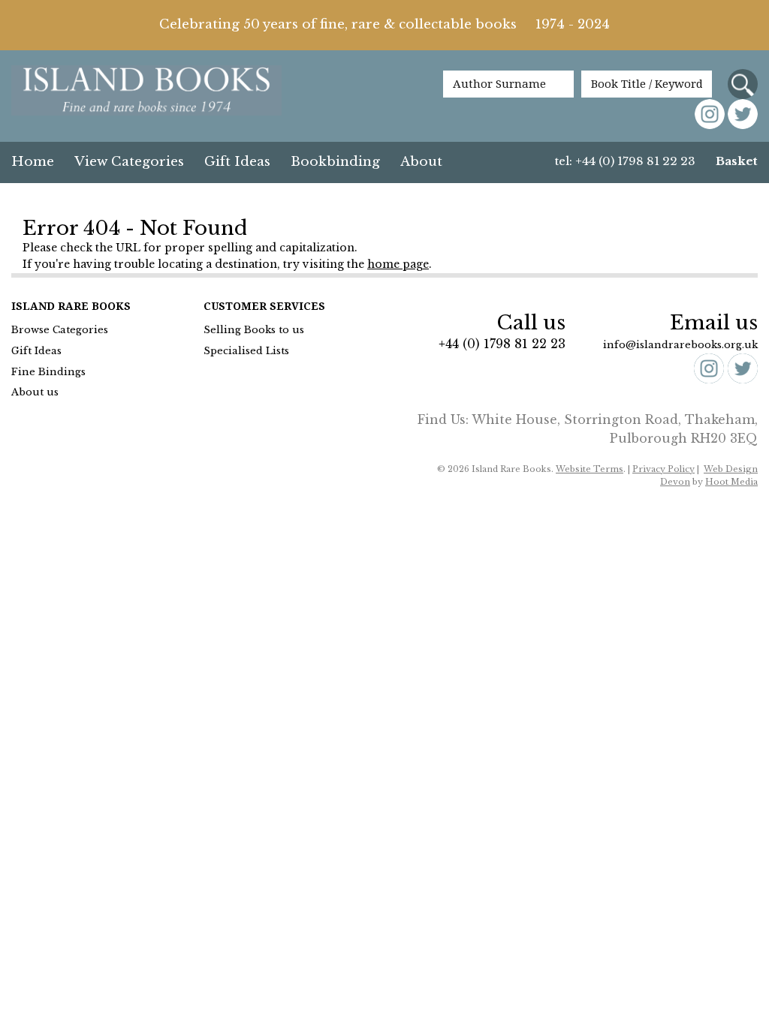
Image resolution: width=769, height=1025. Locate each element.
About (421, 162)
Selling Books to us (254, 329)
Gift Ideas (237, 162)
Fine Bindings (48, 371)
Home (32, 162)
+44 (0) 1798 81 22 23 (502, 343)
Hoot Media (731, 481)
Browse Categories (59, 329)
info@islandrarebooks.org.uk (680, 344)
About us (35, 392)
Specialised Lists (246, 350)
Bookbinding (335, 162)
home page (398, 264)
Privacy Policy (663, 469)
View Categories (129, 162)
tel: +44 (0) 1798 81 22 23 (625, 161)
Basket (737, 161)
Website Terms (589, 469)
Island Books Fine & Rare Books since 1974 (146, 91)
